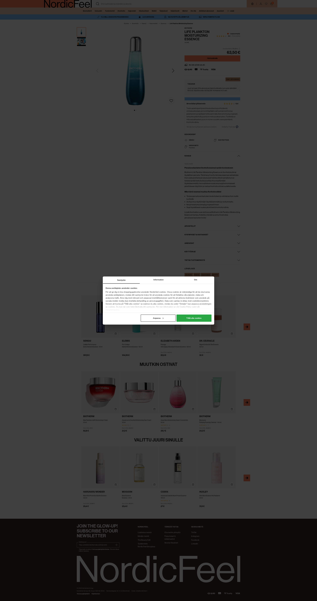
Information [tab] (158, 280)
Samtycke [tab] (121, 280)
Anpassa (157, 318)
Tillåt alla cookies (193, 318)
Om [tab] (195, 280)
